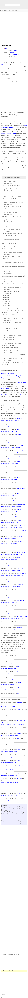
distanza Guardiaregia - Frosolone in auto (9, 623)
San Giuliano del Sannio (21, 450)
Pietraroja (18, 456)
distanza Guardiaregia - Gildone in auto (9, 613)
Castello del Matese (20, 525)
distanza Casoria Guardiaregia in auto (8, 800)
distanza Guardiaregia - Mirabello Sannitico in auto (11, 506)
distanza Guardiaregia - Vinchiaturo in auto (10, 436)
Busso (17, 498)
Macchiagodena (20, 600)
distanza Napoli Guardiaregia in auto (8, 657)
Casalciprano (19, 541)
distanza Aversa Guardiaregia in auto (8, 757)
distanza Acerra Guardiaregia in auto (8, 740)
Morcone (18, 509)
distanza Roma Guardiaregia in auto (8, 663)
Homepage (4, 988)
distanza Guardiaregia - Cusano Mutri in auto (10, 474)
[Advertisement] (14, 26)
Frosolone (18, 621)
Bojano (17, 440)
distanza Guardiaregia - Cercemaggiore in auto (10, 538)
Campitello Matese (20, 488)
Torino (18, 693)
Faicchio (18, 605)
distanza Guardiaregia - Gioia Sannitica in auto (10, 581)
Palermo (19, 671)
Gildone (18, 611)
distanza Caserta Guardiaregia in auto (8, 717)
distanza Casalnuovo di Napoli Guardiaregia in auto (11, 790)
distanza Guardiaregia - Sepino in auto (9, 431)
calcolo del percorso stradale (8, 133)
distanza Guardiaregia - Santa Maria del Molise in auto (12, 618)
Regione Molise (8, 48)
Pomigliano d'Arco (20, 765)
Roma (7, 388)
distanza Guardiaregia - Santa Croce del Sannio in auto (12, 575)
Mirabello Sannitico (20, 504)
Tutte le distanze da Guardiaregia (7, 373)
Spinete (18, 493)
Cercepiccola (19, 466)
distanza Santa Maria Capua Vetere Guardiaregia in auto (12, 724)
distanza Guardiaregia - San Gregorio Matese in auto (11, 516)
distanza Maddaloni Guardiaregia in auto (9, 729)
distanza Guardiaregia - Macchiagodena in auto (10, 602)
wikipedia (3, 824)
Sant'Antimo (19, 778)
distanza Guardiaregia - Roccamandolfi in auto (10, 586)
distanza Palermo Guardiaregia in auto (9, 673)
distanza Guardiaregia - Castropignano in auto (10, 629)
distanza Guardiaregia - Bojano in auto (9, 442)
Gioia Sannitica (19, 579)
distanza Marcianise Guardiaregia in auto (9, 735)
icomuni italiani (14, 2)
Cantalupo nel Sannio (21, 531)
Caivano (18, 749)
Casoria (18, 798)
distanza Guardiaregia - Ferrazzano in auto (9, 522)
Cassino (18, 760)
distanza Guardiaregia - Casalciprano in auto (10, 543)
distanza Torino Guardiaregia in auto (8, 695)
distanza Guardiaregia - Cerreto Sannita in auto (10, 570)
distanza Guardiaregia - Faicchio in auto (9, 607)
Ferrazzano (18, 520)
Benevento (21, 394)
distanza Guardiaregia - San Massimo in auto (10, 484)
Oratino (18, 557)
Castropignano (19, 627)
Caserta (18, 715)
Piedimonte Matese (20, 563)
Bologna (19, 677)
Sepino (17, 429)
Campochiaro (4, 378)
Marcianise (18, 733)
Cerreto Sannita (19, 568)
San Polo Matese (22, 382)
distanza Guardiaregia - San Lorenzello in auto (10, 597)
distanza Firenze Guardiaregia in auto (8, 668)
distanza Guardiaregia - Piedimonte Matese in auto (11, 565)
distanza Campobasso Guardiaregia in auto (9, 706)
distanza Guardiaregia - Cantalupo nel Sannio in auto (12, 532)
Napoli (2, 388)
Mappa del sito (5, 992)
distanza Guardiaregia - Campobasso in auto (10, 591)
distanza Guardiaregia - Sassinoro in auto (9, 479)
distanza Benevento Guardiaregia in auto (9, 711)
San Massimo (19, 482)
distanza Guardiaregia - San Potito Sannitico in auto (11, 548)
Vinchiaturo (18, 434)
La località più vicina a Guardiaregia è (11, 376)
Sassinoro (18, 477)
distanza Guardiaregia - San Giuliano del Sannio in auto (12, 452)
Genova (19, 682)
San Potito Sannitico (21, 547)
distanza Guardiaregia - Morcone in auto (9, 511)
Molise (18, 63)
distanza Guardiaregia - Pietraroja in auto (9, 458)
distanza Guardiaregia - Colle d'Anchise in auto (10, 447)
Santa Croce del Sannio (21, 573)
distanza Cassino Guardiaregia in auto (8, 762)
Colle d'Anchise (19, 445)
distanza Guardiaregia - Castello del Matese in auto (11, 527)
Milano (18, 687)
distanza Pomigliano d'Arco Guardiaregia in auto (11, 769)
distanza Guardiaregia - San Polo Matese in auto (11, 426)
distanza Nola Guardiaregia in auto (8, 746)
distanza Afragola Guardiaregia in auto (9, 775)
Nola (17, 744)
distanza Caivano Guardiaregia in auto (9, 751)
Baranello (18, 461)
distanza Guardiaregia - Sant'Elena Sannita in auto (11, 554)
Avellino (18, 793)
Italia (1, 42)
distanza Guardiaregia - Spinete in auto (9, 495)
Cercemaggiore (19, 536)
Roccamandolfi (19, 584)
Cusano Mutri (19, 472)
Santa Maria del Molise (21, 616)
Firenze (18, 666)
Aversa (18, 755)
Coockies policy (5, 990)
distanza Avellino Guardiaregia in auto (9, 795)
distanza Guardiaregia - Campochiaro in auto (10, 420)
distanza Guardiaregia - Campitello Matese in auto (11, 490)
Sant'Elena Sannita (20, 552)
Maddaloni (18, 727)
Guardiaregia (5, 42)
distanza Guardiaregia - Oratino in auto (9, 559)
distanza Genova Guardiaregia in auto (8, 684)
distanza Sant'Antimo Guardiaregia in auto (9, 782)
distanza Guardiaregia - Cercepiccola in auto (10, 468)
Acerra (17, 738)
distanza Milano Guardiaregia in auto (8, 689)
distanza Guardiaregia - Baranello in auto (9, 463)
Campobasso (15, 50)
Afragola (18, 773)
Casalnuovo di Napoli (21, 786)
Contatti (3, 994)
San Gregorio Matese (21, 514)
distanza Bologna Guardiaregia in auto (9, 679)
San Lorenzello (19, 595)
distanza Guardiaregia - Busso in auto (8, 500)
